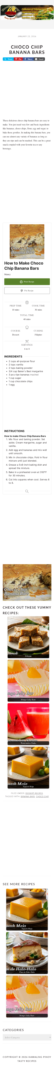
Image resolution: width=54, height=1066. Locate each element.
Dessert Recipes (34, 793)
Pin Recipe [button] (29, 290)
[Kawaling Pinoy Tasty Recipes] (27, 20)
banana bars (28, 796)
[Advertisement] (27, 91)
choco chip (42, 796)
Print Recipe (28, 281)
